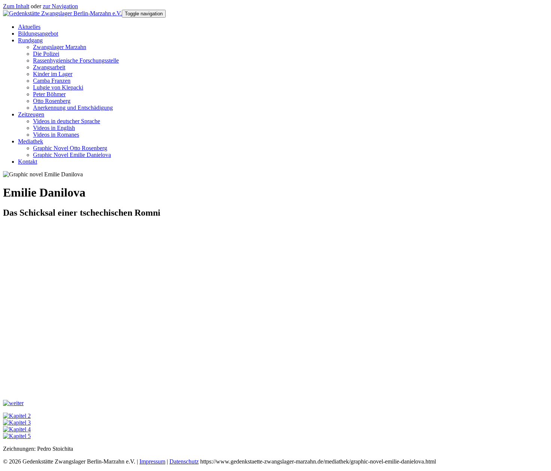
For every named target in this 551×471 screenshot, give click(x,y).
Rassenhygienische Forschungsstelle (76, 60)
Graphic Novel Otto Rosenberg (70, 148)
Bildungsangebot (38, 33)
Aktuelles (29, 27)
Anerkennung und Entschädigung (73, 107)
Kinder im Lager (52, 74)
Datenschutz (184, 461)
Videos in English (54, 128)
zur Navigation (60, 6)
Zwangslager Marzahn (59, 47)
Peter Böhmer (49, 94)
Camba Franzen (51, 81)
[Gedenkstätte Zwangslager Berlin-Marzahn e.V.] (62, 13)
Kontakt (27, 161)
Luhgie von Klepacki (58, 87)
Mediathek (30, 141)
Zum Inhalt (16, 6)
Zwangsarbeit (49, 67)
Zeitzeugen (31, 114)
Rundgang (30, 40)
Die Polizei (46, 54)
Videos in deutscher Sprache (66, 121)
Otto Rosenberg (51, 101)
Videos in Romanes (56, 134)
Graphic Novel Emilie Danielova (72, 155)
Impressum (152, 461)
